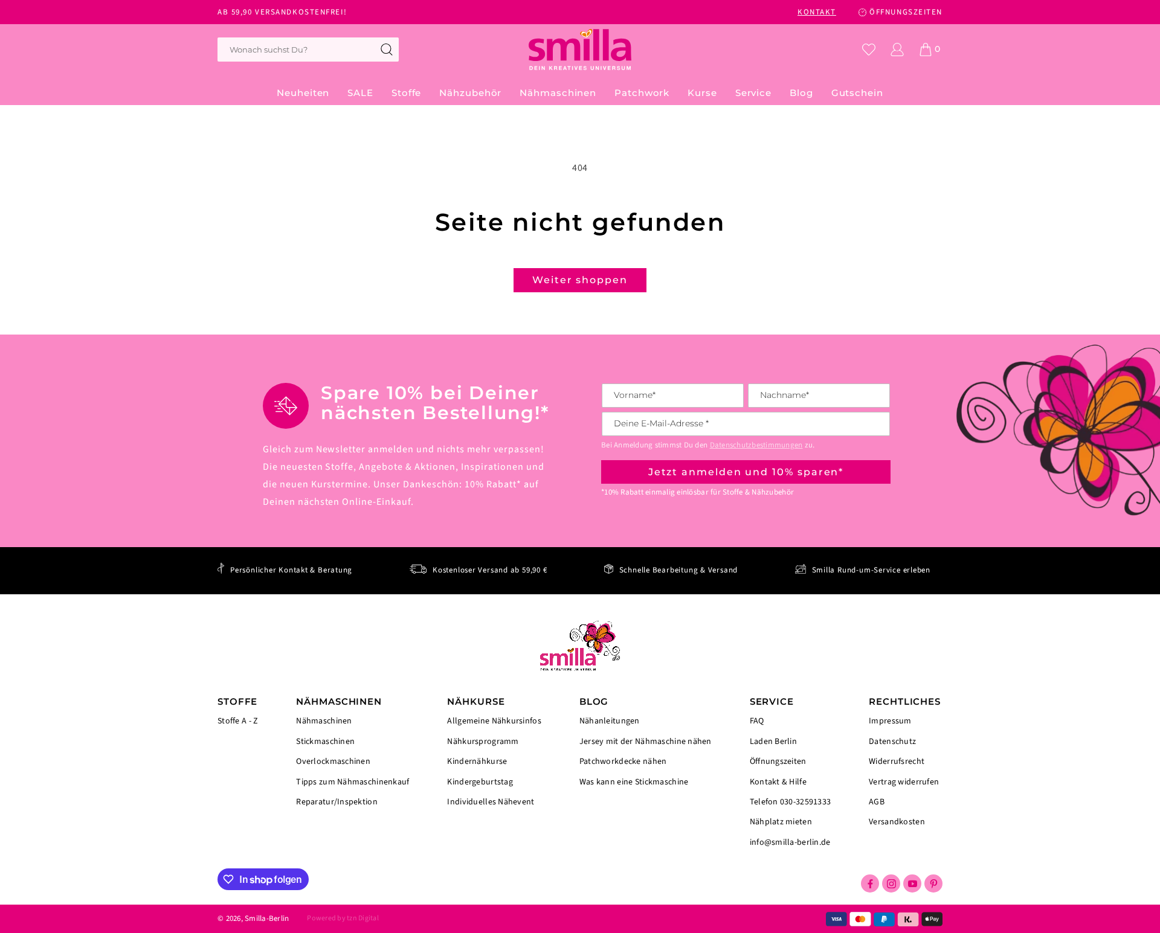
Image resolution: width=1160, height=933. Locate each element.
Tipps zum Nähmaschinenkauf (352, 782)
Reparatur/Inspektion (337, 801)
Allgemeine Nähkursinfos (494, 722)
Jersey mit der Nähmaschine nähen (645, 742)
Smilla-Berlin (267, 918)
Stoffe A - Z (238, 721)
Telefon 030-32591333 (790, 802)
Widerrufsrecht (896, 761)
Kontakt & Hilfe (778, 782)
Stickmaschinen (325, 742)
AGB (876, 802)
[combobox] (308, 49)
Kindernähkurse (477, 761)
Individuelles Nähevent (490, 801)
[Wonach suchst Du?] (387, 49)
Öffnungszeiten (778, 761)
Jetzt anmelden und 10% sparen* (746, 472)
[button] (406, 93)
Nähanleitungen (609, 722)
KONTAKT (817, 12)
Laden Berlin (773, 742)
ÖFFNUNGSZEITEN (905, 12)
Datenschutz (892, 742)
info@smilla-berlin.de (790, 841)
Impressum (890, 722)
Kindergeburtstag (479, 782)
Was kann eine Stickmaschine (634, 781)
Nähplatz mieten (781, 822)
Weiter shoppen (580, 280)
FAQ (757, 722)
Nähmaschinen (324, 722)
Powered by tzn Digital (342, 918)
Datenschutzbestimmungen (756, 445)
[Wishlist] (868, 49)
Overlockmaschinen (333, 761)
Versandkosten (897, 821)
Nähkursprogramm (482, 742)
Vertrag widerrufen (904, 782)
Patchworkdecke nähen (623, 761)
